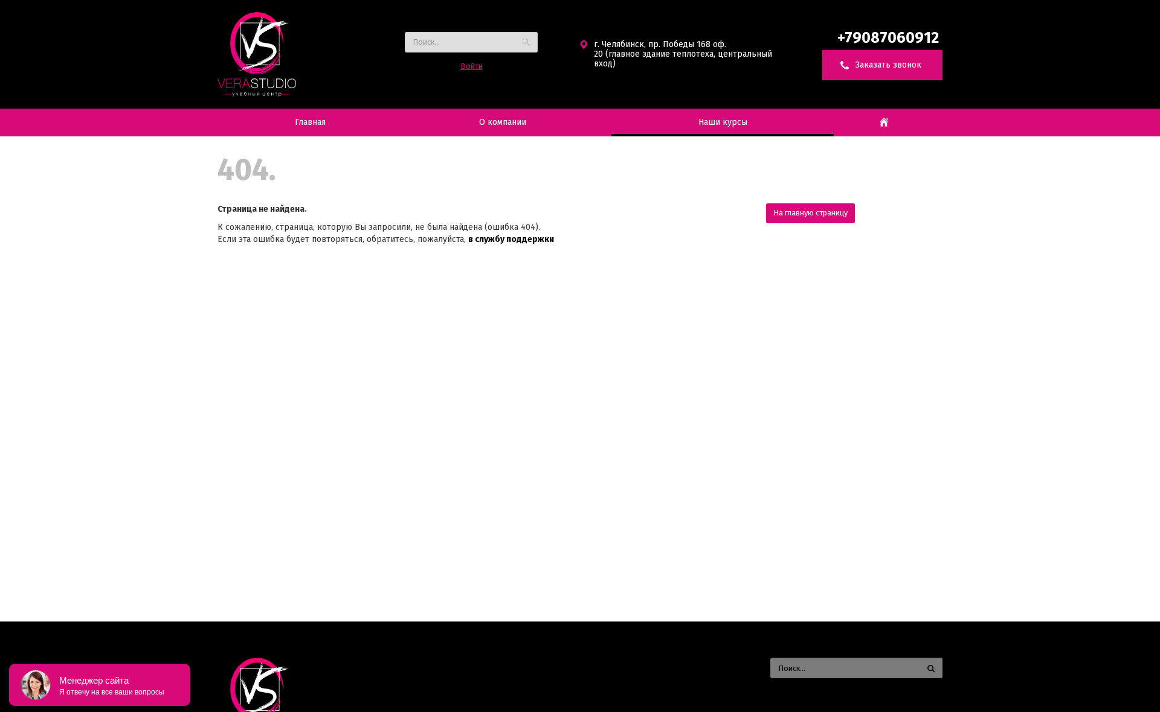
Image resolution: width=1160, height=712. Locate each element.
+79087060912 (889, 38)
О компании (502, 122)
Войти (471, 66)
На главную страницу (810, 212)
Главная (310, 122)
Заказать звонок (888, 65)
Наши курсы (722, 122)
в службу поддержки (511, 239)
